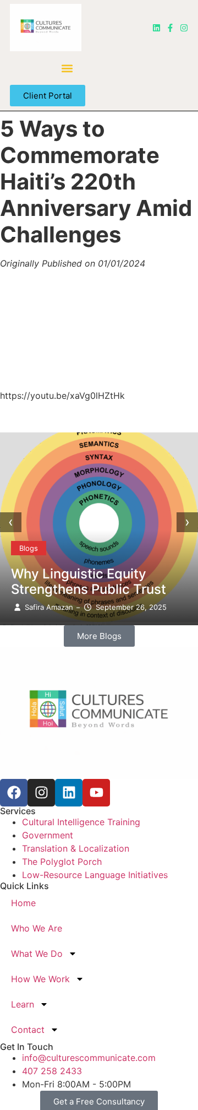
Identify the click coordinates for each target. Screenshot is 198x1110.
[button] (67, 68)
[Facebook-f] (170, 28)
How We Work (40, 978)
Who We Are (36, 928)
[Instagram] (184, 28)
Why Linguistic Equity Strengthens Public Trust (88, 581)
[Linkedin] (156, 28)
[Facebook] (14, 792)
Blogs (28, 548)
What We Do (37, 953)
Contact (28, 1029)
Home (23, 902)
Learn (22, 1004)
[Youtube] (96, 792)
